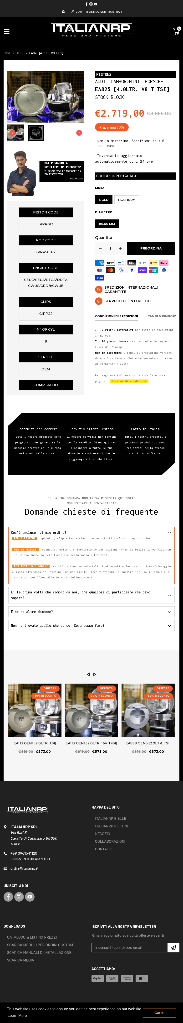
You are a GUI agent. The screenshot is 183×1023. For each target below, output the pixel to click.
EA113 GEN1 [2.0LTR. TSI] (35, 743)
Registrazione (95, 11)
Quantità (103, 237)
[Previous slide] (88, 674)
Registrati (114, 11)
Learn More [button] (17, 1015)
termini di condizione (129, 381)
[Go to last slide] (12, 133)
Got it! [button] (159, 1013)
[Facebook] (86, 4)
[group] (15, 133)
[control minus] (100, 248)
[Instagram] (95, 4)
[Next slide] (79, 133)
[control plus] (120, 248)
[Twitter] (91, 4)
